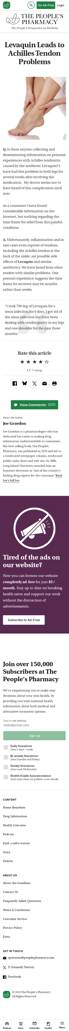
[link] (14, 383)
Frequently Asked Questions (22, 901)
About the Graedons (17, 883)
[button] (54, 383)
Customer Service (15, 919)
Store (6, 852)
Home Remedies (14, 807)
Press (6, 936)
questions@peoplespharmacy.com (31, 957)
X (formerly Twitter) (21, 967)
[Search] (31, 5)
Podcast (8, 834)
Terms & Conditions (16, 910)
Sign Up (34, 736)
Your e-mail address (14, 720)
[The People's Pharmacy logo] (34, 20)
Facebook (14, 976)
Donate (8, 861)
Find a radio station (16, 843)
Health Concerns (14, 825)
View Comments (38, 405)
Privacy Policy (12, 928)
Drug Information (15, 816)
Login (60, 5)
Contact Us (10, 892)
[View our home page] (6, 5)
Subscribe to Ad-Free (24, 620)
